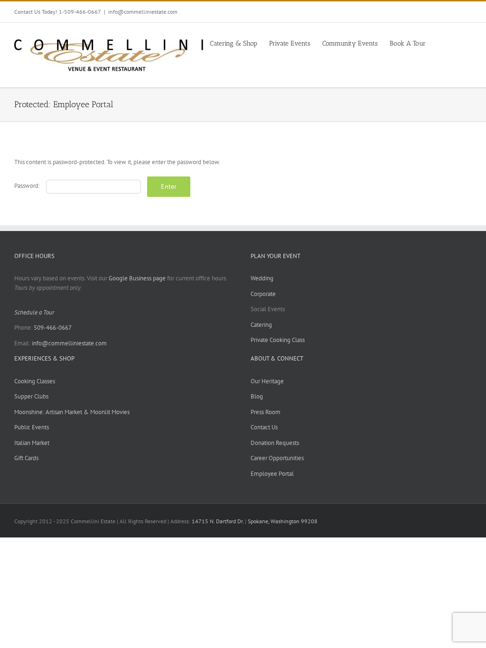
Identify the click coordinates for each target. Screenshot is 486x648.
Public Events (31, 427)
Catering (261, 325)
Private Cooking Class (278, 340)
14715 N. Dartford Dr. (218, 521)
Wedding (262, 278)
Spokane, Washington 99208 (283, 521)
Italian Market (31, 443)
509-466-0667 (53, 328)
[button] (457, 43)
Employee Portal (272, 474)
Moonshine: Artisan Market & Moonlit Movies (72, 412)
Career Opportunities (277, 458)
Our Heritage (267, 381)
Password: (27, 186)
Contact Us (264, 427)
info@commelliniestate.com (143, 11)
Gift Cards (26, 458)
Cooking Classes (34, 381)
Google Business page (137, 278)
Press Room (265, 412)
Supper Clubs (31, 396)
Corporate (263, 294)
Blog (257, 396)
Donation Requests (275, 443)
